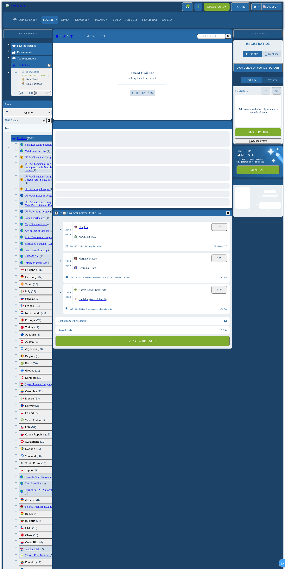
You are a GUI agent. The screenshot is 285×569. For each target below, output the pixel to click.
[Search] (228, 36)
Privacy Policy (275, 91)
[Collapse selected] (44, 120)
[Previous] (49, 65)
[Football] (64, 36)
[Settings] (256, 6)
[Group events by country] (49, 120)
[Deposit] (198, 7)
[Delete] (228, 124)
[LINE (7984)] (57, 36)
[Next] (65, 124)
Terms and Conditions (256, 91)
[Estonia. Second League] (71, 36)
